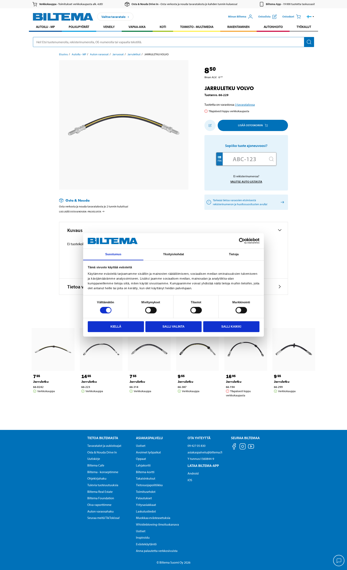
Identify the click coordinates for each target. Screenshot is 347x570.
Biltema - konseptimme (102, 472)
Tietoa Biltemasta (102, 438)
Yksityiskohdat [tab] (173, 254)
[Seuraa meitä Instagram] (242, 447)
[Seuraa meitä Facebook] (234, 447)
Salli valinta (173, 326)
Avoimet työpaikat (148, 452)
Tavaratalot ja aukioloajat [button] (104, 446)
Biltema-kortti (145, 472)
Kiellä (115, 326)
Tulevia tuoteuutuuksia (102, 485)
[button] (310, 17)
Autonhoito (273, 27)
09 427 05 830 (196, 446)
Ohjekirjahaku (96, 478)
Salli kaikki (231, 326)
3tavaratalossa (245, 105)
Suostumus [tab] (113, 254)
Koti (163, 27)
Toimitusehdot (145, 492)
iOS (190, 480)
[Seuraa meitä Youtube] (251, 448)
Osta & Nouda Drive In (102, 452)
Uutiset (140, 446)
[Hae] (309, 42)
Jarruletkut (134, 54)
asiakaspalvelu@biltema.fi (205, 452)
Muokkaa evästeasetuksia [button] (153, 518)
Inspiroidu (143, 537)
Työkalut (304, 27)
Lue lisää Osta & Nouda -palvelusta (80, 211)
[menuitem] (45, 27)
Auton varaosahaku (100, 511)
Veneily (109, 27)
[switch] (151, 310)
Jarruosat (118, 54)
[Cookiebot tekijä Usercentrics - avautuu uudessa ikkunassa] (241, 241)
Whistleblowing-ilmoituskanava (157, 524)
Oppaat (141, 459)
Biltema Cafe (95, 465)
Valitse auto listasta (246, 182)
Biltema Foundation (100, 498)
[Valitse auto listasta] (281, 202)
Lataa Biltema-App (203, 465)
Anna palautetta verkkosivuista (157, 551)
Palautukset (144, 498)
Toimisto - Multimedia (196, 27)
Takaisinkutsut (145, 478)
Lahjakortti (143, 465)
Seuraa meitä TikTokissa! (103, 518)
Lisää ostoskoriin (250, 125)
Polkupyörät (79, 27)
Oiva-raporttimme (99, 505)
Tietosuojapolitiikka (149, 485)
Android (193, 473)
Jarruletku (41, 381)
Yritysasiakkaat (146, 505)
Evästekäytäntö (146, 544)
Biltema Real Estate (100, 492)
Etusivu (63, 54)
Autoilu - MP (45, 27)
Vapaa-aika (137, 27)
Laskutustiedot (146, 511)
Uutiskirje (93, 459)
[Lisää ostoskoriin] (210, 125)
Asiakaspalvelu (149, 438)
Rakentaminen (238, 27)
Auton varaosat (99, 54)
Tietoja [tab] (234, 254)
